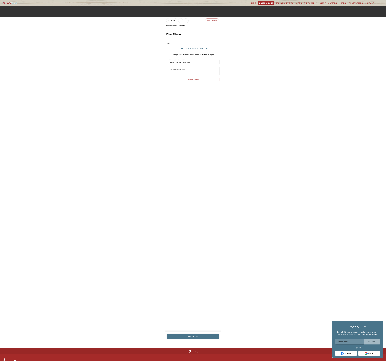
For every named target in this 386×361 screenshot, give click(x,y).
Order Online (266, 3)
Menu (254, 3)
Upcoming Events (285, 3)
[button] (306, 3)
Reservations (356, 3)
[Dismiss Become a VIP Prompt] (379, 324)
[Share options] (180, 20)
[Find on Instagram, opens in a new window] (196, 351)
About (323, 3)
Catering (333, 3)
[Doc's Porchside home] (16, 3)
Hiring (343, 3)
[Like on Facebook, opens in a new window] (189, 351)
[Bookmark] (186, 20)
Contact (369, 3)
